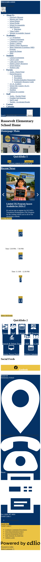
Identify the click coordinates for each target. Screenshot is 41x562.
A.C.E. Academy (16, 84)
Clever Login (14, 60)
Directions (17, 29)
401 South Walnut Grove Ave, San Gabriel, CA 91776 (19, 435)
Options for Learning (17, 92)
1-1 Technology (15, 37)
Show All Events (7, 316)
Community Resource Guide (24, 82)
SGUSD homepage (12, 520)
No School (20, 290)
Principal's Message (16, 17)
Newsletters (18, 78)
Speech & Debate (16, 51)
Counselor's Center (16, 41)
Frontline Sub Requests (18, 98)
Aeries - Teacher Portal (17, 96)
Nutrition (13, 90)
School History (15, 21)
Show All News (6, 218)
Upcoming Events (11, 223)
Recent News (8, 168)
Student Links (14, 68)
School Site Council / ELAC (19, 86)
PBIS (11, 53)
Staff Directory (15, 27)
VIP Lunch (17, 267)
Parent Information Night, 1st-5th (20, 244)
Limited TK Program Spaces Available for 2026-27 (19, 205)
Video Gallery (14, 31)
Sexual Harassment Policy (14, 534)
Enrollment (18, 76)
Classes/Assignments (17, 39)
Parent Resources (16, 74)
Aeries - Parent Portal (17, 72)
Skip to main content (8, 2)
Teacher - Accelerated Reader (20, 102)
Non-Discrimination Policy (14, 532)
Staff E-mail (14, 100)
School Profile (14, 23)
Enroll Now (5, 524)
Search (3, 115)
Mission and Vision (16, 19)
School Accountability (17, 25)
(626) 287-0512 (11, 472)
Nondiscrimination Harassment (24, 80)
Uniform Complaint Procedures (16, 530)
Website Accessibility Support (20, 33)
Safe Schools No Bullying (14, 536)
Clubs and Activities (17, 62)
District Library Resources (19, 45)
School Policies (15, 66)
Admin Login (10, 538)
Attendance (13, 88)
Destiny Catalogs (15, 43)
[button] (10, 15)
